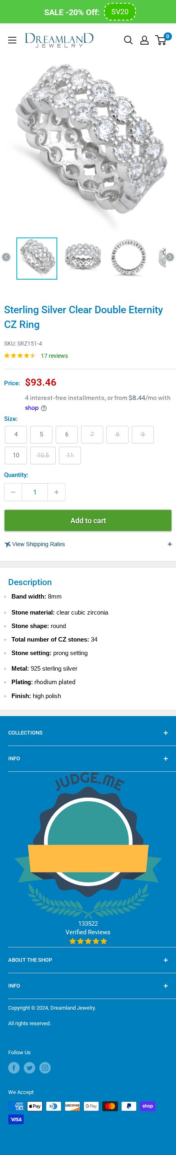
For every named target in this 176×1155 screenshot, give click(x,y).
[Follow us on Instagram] (45, 1068)
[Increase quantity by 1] (56, 492)
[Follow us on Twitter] (29, 1068)
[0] (161, 40)
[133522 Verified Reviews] (88, 941)
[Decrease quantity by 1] (13, 492)
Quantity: (16, 475)
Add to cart (88, 520)
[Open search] (128, 40)
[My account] (144, 40)
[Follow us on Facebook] (14, 1068)
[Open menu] (12, 40)
